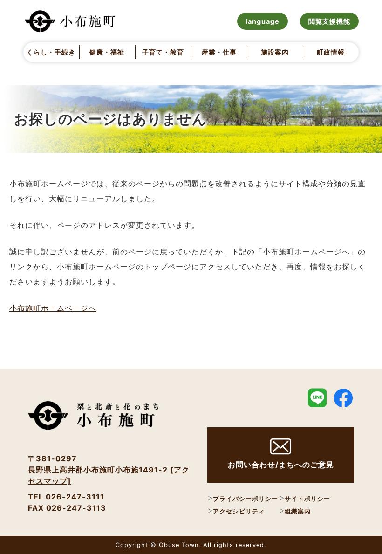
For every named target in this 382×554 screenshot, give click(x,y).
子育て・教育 (163, 52)
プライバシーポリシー (245, 498)
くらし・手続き (51, 52)
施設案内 (275, 52)
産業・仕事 (219, 52)
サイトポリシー (307, 498)
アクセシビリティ (239, 511)
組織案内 (298, 511)
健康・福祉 (106, 52)
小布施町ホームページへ (52, 308)
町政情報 (331, 52)
